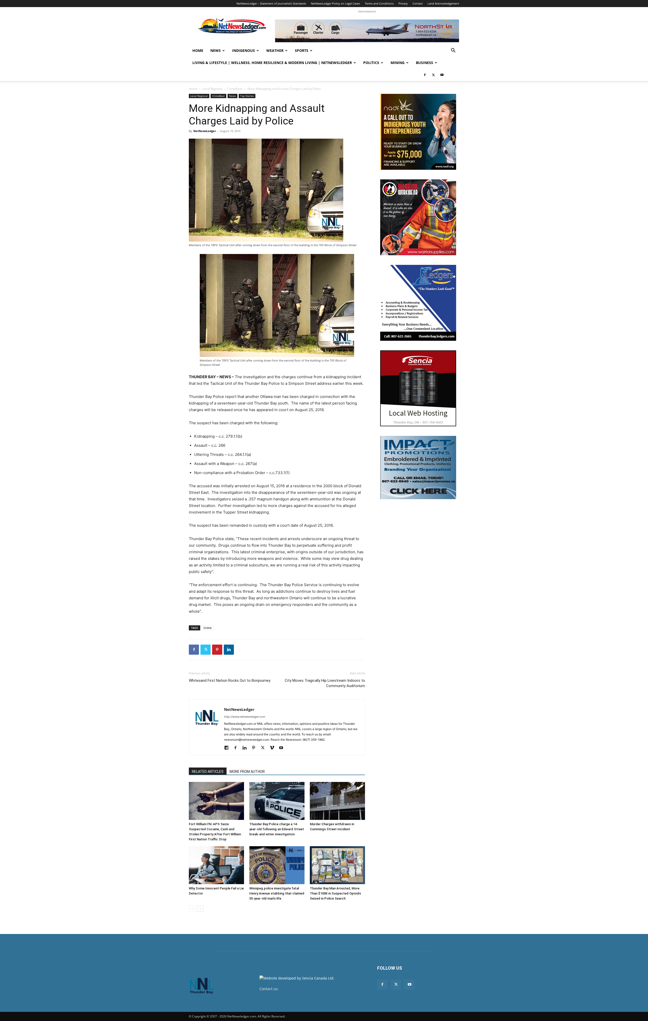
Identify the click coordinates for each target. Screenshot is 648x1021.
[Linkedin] (229, 650)
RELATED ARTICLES (208, 772)
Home (197, 50)
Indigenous (243, 50)
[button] (453, 51)
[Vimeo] (274, 748)
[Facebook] (425, 75)
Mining (397, 62)
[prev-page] (192, 908)
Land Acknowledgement (443, 3)
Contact (418, 3)
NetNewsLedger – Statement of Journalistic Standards (271, 3)
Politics (371, 62)
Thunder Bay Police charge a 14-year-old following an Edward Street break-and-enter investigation (276, 829)
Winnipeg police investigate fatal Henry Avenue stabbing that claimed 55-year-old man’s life (276, 893)
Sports (301, 50)
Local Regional (212, 89)
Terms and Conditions (379, 3)
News (215, 50)
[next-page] (200, 908)
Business (424, 62)
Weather (275, 50)
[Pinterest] (217, 650)
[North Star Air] (367, 30)
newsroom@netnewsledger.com (306, 988)
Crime (208, 628)
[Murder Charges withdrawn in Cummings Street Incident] (337, 801)
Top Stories (247, 96)
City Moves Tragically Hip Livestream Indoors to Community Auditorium (325, 683)
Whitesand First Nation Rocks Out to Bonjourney (229, 680)
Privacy (403, 3)
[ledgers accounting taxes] (418, 303)
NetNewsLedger (204, 131)
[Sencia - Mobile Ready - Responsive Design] (418, 388)
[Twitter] (433, 75)
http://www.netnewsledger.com (244, 716)
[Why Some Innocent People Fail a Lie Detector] (216, 865)
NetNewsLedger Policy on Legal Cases (335, 3)
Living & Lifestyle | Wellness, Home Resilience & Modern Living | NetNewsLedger (272, 62)
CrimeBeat (234, 89)
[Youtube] (442, 75)
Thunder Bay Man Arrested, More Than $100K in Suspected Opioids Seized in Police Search (335, 893)
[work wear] (418, 217)
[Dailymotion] (228, 748)
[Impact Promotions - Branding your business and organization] (418, 467)
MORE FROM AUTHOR (247, 772)
